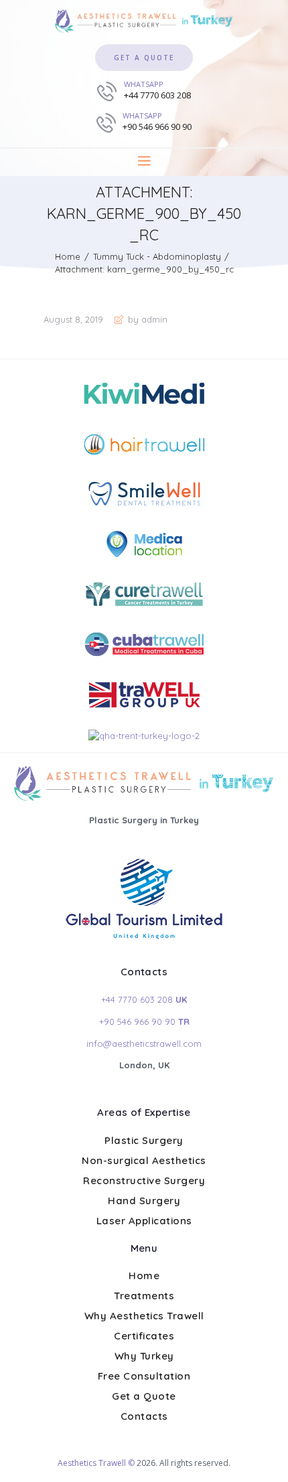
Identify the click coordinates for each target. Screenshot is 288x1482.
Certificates (144, 1335)
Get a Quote (144, 1396)
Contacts (144, 1416)
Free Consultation (144, 1376)
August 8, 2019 (73, 319)
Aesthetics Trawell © (96, 1463)
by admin (146, 319)
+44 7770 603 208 (144, 999)
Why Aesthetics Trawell (144, 1315)
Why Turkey (144, 1355)
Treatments (144, 1295)
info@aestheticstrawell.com (144, 1043)
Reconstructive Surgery (144, 1180)
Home (67, 256)
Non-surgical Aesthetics (144, 1160)
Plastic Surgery (144, 1140)
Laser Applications (144, 1220)
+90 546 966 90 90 (144, 1021)
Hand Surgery (144, 1200)
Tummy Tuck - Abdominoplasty (157, 256)
